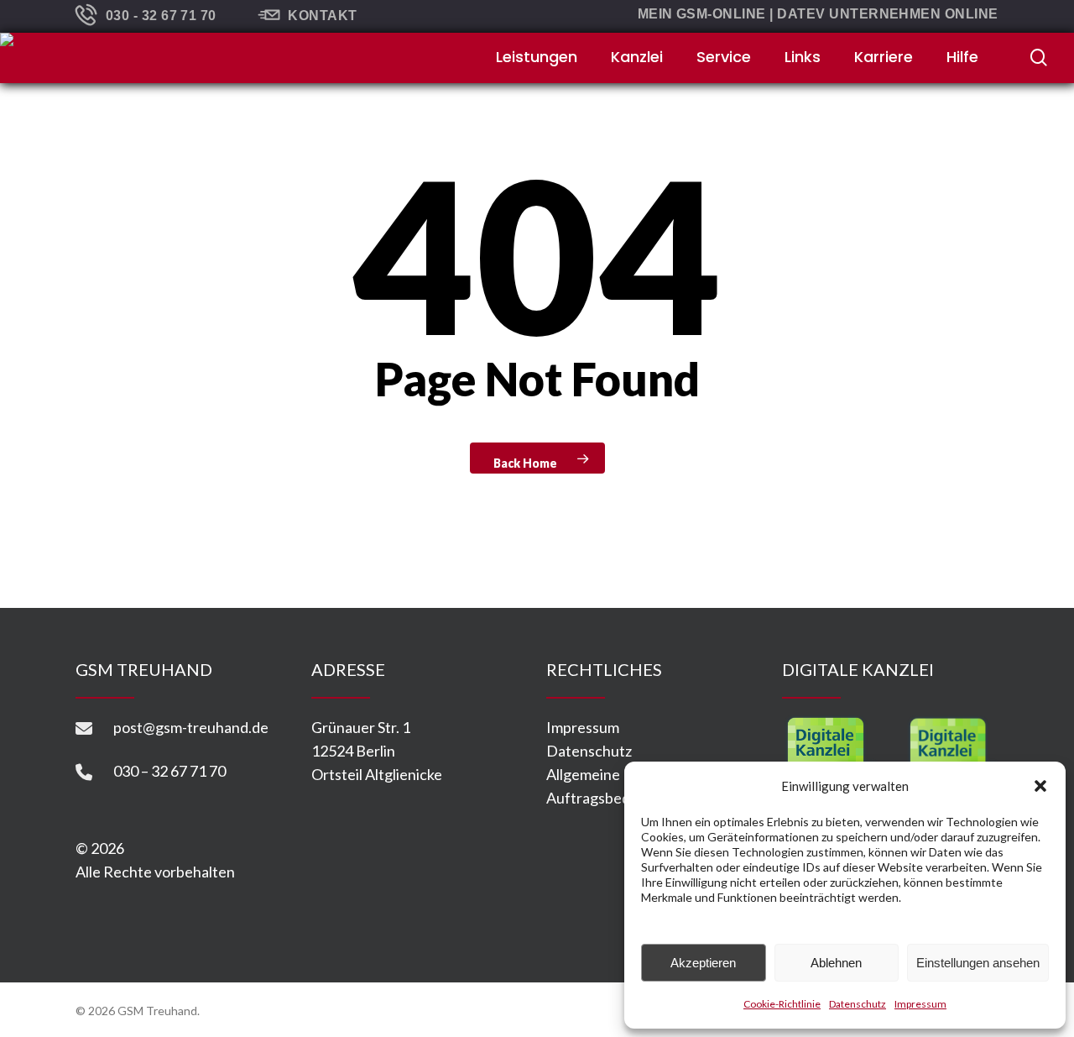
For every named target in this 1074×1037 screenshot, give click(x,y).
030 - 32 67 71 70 (161, 15)
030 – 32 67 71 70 (169, 771)
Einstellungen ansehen (978, 963)
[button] (1040, 786)
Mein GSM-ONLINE (702, 14)
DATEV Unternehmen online (887, 14)
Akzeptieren (703, 963)
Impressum (920, 1004)
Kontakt (322, 15)
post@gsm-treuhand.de (190, 727)
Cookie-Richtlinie (782, 1004)
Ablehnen (836, 963)
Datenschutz (857, 1004)
